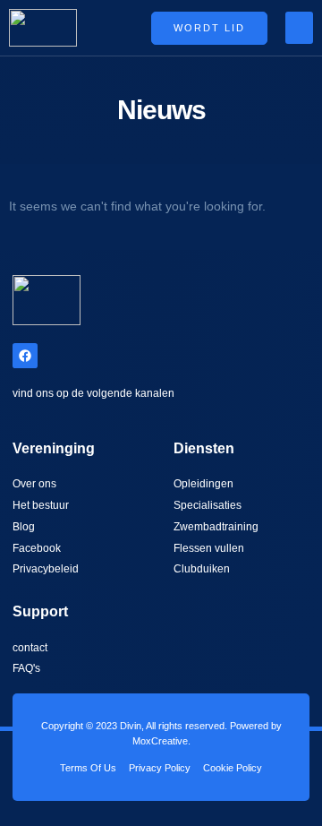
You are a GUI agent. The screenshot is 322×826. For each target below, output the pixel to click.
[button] (299, 28)
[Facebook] (25, 355)
